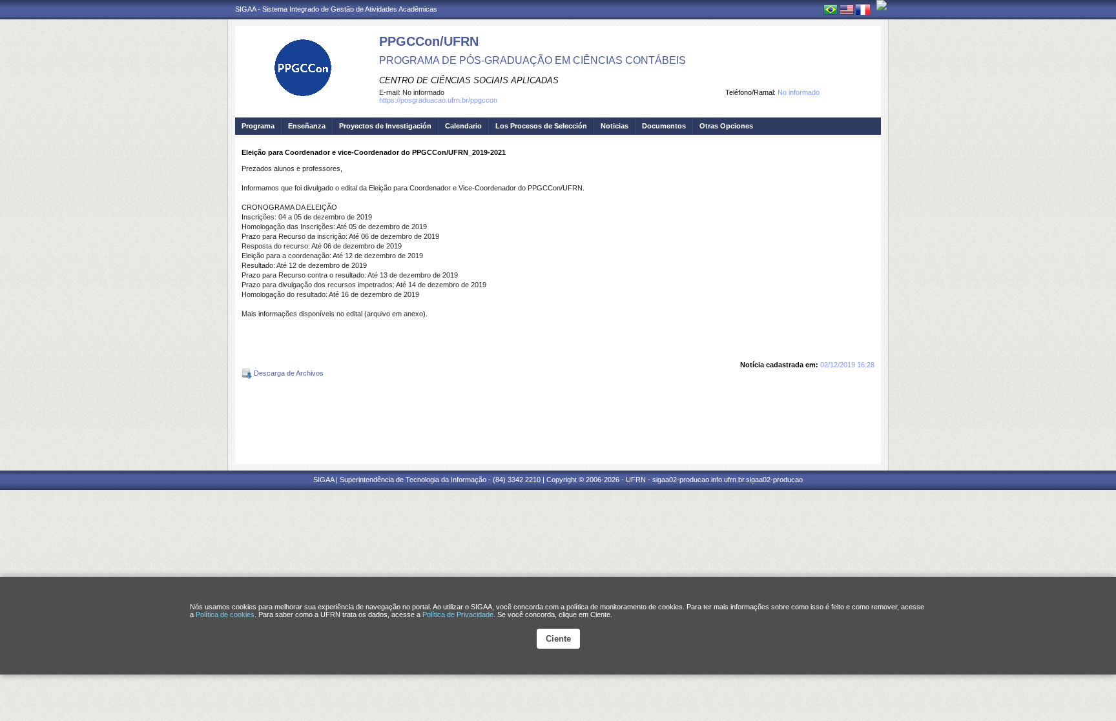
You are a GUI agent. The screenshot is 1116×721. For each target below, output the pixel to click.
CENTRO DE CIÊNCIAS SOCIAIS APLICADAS (469, 80)
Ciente (558, 639)
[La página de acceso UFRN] (881, 5)
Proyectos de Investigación (385, 126)
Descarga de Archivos (288, 373)
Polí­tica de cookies (225, 614)
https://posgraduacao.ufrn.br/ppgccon (438, 100)
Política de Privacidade (457, 614)
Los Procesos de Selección (541, 126)
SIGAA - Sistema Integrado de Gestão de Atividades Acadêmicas (336, 9)
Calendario (463, 126)
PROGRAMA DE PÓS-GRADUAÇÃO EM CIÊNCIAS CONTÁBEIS (532, 60)
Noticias (614, 126)
